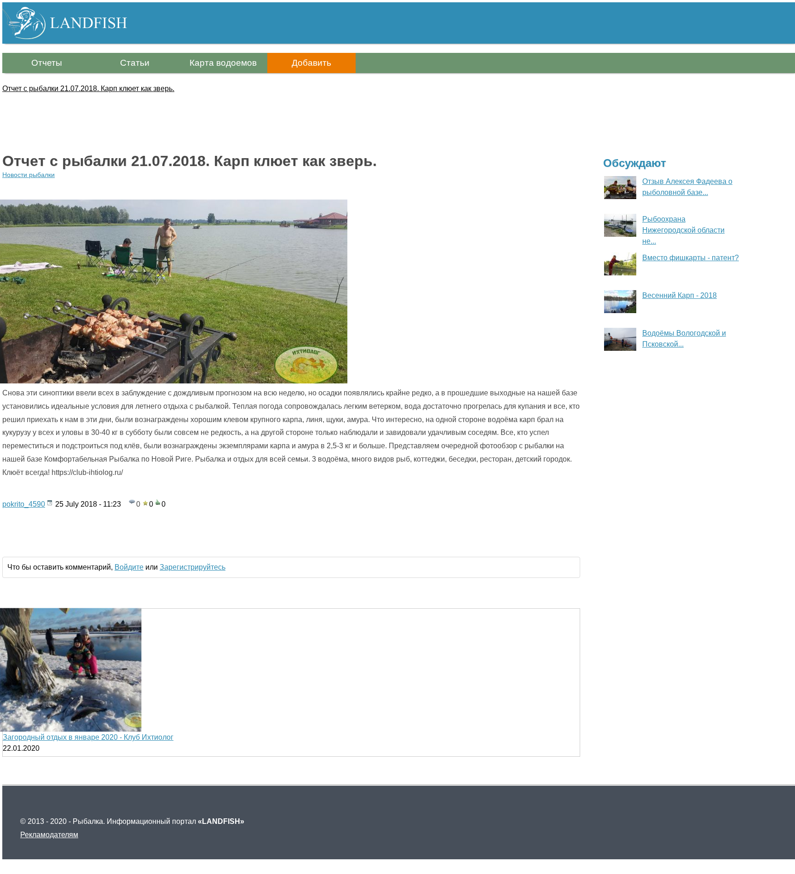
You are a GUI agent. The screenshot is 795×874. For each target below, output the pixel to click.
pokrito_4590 (23, 504)
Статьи (135, 63)
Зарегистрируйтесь (192, 567)
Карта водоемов (223, 63)
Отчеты (46, 63)
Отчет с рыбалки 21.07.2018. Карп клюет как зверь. (88, 88)
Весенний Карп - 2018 (679, 295)
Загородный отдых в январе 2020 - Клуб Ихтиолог (88, 737)
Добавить (311, 63)
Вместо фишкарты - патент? (690, 258)
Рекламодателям (49, 835)
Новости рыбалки (28, 174)
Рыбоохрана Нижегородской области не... (683, 230)
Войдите (129, 567)
